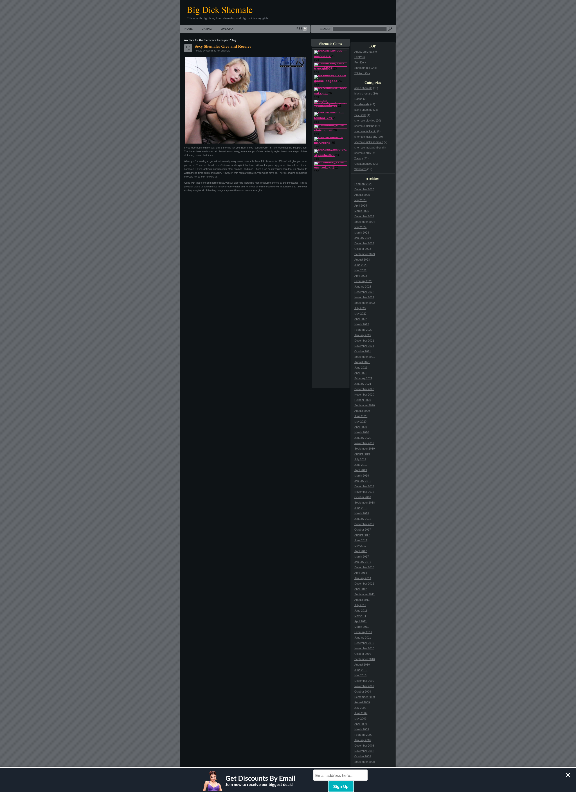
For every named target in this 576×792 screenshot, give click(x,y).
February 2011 (363, 632)
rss (299, 28)
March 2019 (361, 475)
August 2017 (362, 535)
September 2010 (364, 659)
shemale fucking (364, 126)
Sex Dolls (360, 115)
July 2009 (360, 707)
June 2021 (360, 367)
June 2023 (360, 265)
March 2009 (361, 729)
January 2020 (362, 437)
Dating (207, 28)
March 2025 (361, 211)
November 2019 (364, 443)
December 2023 (364, 243)
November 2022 (364, 297)
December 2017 (364, 524)
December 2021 (364, 340)
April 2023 (360, 275)
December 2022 (364, 292)
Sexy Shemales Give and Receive (223, 46)
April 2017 (360, 551)
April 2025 (360, 205)
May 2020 (360, 421)
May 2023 (360, 270)
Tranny (358, 158)
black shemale (363, 93)
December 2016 (364, 567)
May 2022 (360, 313)
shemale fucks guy (365, 136)
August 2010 (362, 664)
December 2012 (364, 583)
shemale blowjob (364, 120)
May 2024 (360, 227)
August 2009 (362, 702)
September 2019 (364, 448)
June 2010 (360, 670)
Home (188, 28)
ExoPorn (359, 57)
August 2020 (362, 410)
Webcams (360, 169)
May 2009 (360, 718)
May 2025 (360, 200)
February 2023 (363, 281)
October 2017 (362, 529)
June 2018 (360, 508)
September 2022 (364, 302)
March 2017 (361, 556)
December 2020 (364, 389)
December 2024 (364, 216)
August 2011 (362, 599)
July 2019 (360, 459)
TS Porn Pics (362, 73)
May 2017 (360, 545)
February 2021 (363, 378)
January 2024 (362, 238)
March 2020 (361, 432)
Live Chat (228, 28)
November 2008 (364, 751)
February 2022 (363, 329)
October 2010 (362, 653)
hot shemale (223, 50)
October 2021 (362, 351)
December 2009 (364, 680)
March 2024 (361, 232)
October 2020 (362, 400)
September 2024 (364, 221)
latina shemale (363, 109)
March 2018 (361, 513)
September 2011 (364, 594)
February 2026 (363, 184)
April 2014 (360, 572)
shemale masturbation (368, 147)
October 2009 (362, 691)
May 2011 (360, 616)
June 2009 (360, 713)
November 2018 (364, 491)
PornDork (360, 62)
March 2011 (361, 626)
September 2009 (364, 697)
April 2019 (360, 470)
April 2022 (360, 319)
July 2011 (360, 605)
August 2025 (362, 194)
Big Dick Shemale (220, 9)
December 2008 (364, 745)
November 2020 (364, 394)
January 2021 (362, 383)
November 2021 (364, 346)
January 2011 (362, 637)
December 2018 (364, 486)
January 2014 (362, 578)
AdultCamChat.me (365, 51)
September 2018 (364, 502)
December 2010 (364, 643)
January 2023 (362, 286)
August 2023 (362, 259)
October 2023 (362, 248)
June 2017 (360, 540)
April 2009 (360, 724)
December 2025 (364, 189)
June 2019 (360, 464)
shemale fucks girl (365, 131)
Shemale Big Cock (365, 68)
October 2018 (362, 497)
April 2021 (360, 373)
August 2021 (362, 362)
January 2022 (362, 335)
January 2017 (362, 562)
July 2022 (360, 308)
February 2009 (363, 734)
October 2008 (362, 756)
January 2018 (362, 518)
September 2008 (364, 761)
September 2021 (364, 356)
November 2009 (364, 686)
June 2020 (360, 416)
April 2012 (360, 589)
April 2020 (360, 427)
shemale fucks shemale (368, 142)
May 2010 (360, 675)
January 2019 (362, 481)
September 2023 (364, 254)
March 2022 (361, 324)
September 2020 (364, 405)
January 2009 (362, 740)
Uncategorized (363, 163)
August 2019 (362, 454)
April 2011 (360, 621)
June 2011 (360, 610)
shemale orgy (362, 153)
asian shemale (363, 88)
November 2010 (364, 648)
